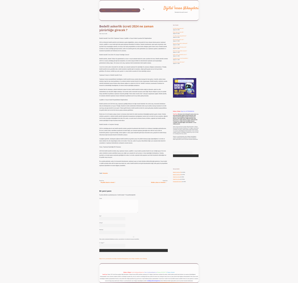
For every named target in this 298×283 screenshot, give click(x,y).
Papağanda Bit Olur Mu (177, 181)
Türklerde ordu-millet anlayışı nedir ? (180, 47)
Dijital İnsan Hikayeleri (181, 8)
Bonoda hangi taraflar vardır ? (178, 39)
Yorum (100, 198)
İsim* (100, 216)
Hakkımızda (134, 10)
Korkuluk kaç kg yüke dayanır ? (179, 62)
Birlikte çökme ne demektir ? (158, 182)
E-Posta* (101, 222)
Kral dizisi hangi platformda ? (178, 28)
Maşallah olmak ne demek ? (108, 182)
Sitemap (145, 258)
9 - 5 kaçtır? (101, 242)
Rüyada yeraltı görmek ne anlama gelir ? (180, 43)
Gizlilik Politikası (114, 10)
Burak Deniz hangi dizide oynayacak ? (180, 50)
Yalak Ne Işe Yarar (176, 176)
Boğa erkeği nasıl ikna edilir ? (178, 32)
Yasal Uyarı (124, 10)
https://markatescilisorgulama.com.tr (123, 258)
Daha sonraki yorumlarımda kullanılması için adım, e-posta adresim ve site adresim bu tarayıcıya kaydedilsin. (119, 239)
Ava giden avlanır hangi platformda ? (179, 35)
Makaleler (105, 173)
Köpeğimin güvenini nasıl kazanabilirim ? (180, 58)
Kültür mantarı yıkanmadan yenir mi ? (180, 54)
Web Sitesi (101, 229)
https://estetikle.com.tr (137, 258)
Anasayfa (103, 10)
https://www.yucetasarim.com (106, 258)
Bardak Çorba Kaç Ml (177, 172)
